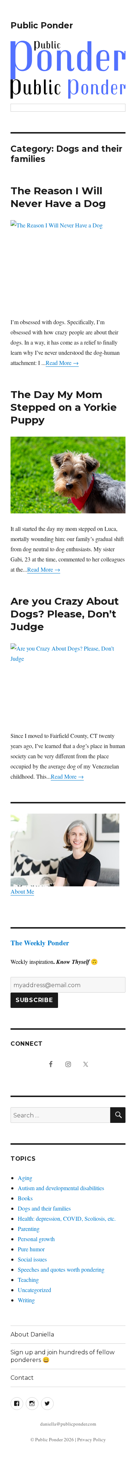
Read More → (62, 362)
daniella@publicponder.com (68, 1424)
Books (25, 1198)
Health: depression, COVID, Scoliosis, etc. (67, 1218)
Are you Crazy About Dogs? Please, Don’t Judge (65, 614)
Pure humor (31, 1249)
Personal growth (36, 1239)
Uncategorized (34, 1290)
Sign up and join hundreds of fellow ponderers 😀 (63, 1356)
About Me (22, 891)
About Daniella (32, 1334)
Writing (26, 1300)
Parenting (29, 1228)
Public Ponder (42, 25)
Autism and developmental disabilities (61, 1188)
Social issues (32, 1259)
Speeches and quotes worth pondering (61, 1269)
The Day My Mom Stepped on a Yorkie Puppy (64, 407)
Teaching (28, 1279)
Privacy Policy (91, 1439)
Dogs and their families (44, 1208)
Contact (22, 1377)
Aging (25, 1177)
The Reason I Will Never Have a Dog (58, 197)
